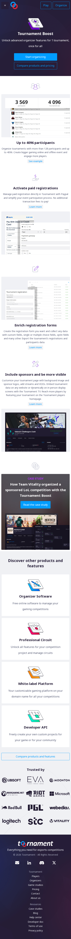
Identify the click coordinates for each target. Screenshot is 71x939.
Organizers (35, 880)
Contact (35, 893)
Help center (35, 917)
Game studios (35, 884)
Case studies (35, 908)
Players (35, 876)
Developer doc (35, 921)
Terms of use (35, 926)
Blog (35, 913)
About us (35, 898)
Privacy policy (35, 930)
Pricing (35, 889)
